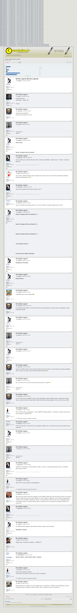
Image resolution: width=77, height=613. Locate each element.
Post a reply (6, 596)
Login (70, 56)
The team (53, 604)
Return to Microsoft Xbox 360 (10, 598)
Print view (68, 54)
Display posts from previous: (29, 594)
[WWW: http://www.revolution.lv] (6, 91)
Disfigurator (8, 161)
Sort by (39, 594)
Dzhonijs (8, 413)
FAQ (64, 56)
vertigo (7, 100)
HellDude (20, 494)
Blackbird (8, 200)
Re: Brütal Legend (21, 94)
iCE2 (7, 543)
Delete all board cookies (58, 604)
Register (67, 56)
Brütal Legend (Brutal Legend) (12, 59)
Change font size (70, 54)
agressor (10, 60)
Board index (8, 604)
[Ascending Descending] (48, 594)
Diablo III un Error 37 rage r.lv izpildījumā (59, 51)
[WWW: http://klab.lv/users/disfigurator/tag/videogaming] (6, 168)
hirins (7, 587)
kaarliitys (8, 84)
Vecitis (7, 177)
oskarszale (8, 114)
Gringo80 (8, 295)
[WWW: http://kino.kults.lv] (6, 549)
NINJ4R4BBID (9, 557)
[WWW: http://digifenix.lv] (6, 564)
